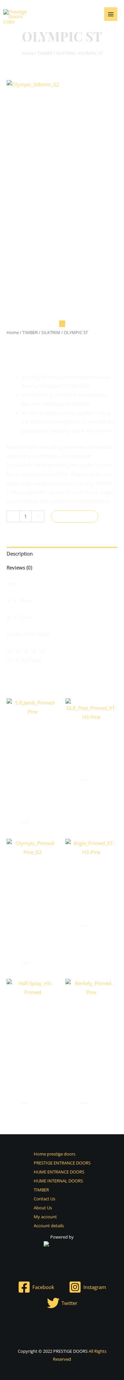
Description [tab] (20, 553)
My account (45, 1217)
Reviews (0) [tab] (19, 567)
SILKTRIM (65, 53)
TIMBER (45, 53)
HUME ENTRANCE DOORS (59, 1172)
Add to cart (74, 516)
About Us (43, 1208)
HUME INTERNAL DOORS (58, 1181)
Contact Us (44, 1199)
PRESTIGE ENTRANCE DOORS (62, 1163)
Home (27, 53)
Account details (49, 1226)
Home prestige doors (54, 1154)
